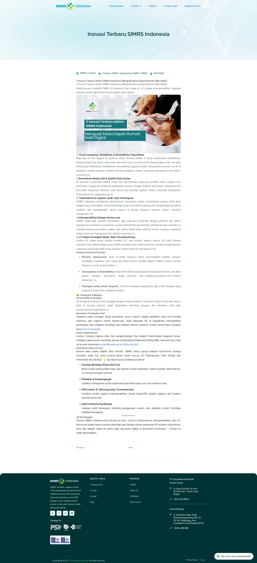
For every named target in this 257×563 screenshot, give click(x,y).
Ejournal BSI (131, 344)
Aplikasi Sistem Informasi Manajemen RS (134, 249)
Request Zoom (193, 6)
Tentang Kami (116, 6)
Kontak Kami (170, 6)
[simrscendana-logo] (73, 6)
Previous (80, 447)
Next (130, 447)
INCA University (92, 329)
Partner (153, 6)
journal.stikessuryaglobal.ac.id (92, 309)
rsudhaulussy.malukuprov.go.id (96, 194)
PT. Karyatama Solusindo (78, 561)
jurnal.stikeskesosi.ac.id (112, 344)
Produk (134, 6)
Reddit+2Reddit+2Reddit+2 (101, 170)
